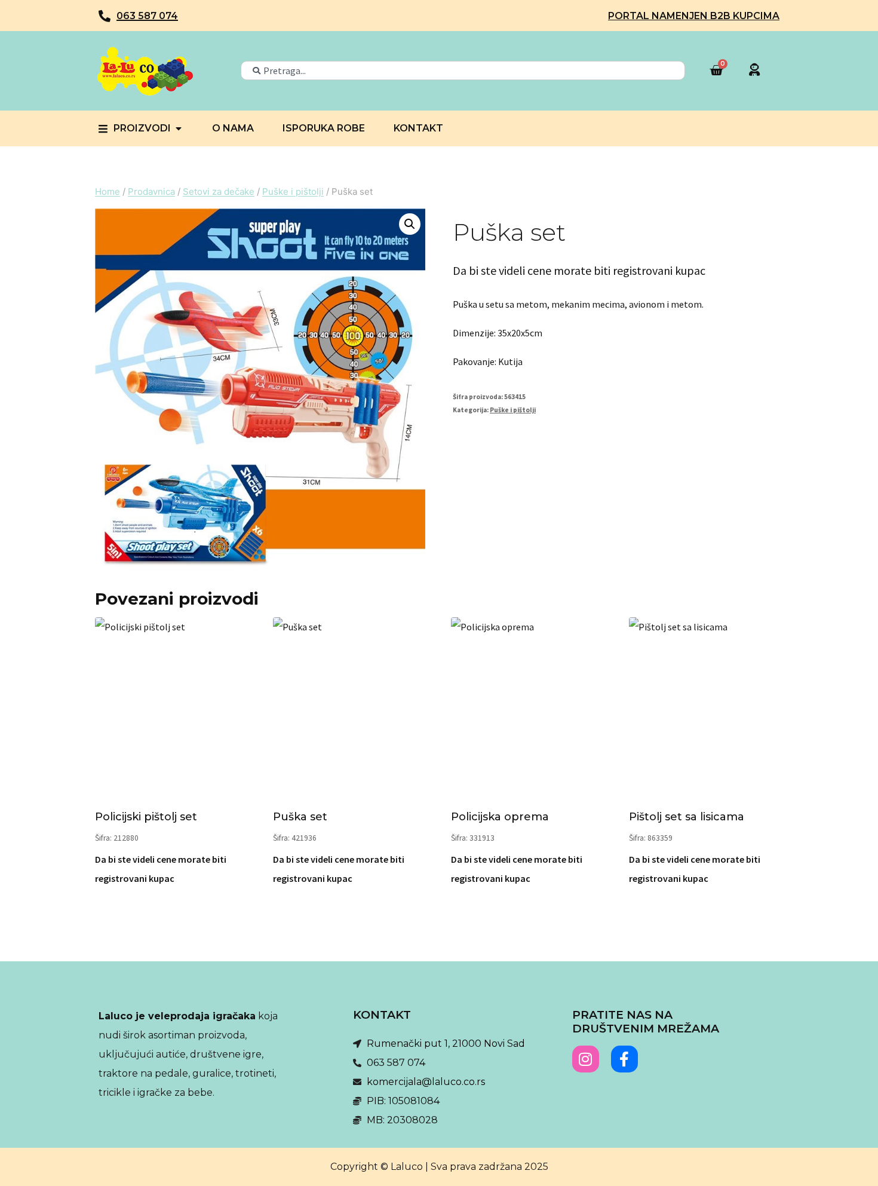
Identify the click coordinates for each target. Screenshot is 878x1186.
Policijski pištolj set (146, 816)
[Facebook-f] (624, 1059)
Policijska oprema (500, 816)
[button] (409, 224)
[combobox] (463, 70)
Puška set (300, 816)
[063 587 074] (104, 16)
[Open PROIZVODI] (178, 128)
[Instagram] (585, 1059)
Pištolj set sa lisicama (686, 816)
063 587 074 (147, 16)
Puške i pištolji (513, 410)
